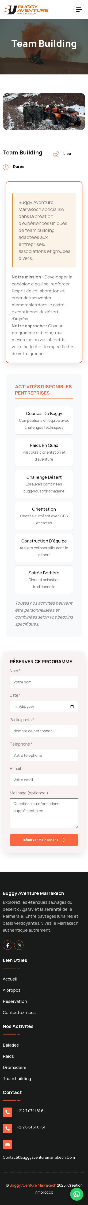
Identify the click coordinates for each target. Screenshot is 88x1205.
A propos (11, 990)
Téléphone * (21, 744)
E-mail (15, 768)
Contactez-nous (19, 1012)
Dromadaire (15, 1067)
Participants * (22, 719)
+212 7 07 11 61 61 (31, 1110)
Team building (17, 1078)
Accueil (10, 979)
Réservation (15, 1001)
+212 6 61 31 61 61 (31, 1127)
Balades (11, 1045)
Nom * (15, 670)
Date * (15, 695)
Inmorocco (44, 1192)
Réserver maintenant (41, 839)
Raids (8, 1056)
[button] (76, 1195)
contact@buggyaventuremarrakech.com (39, 1157)
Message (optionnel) (29, 793)
